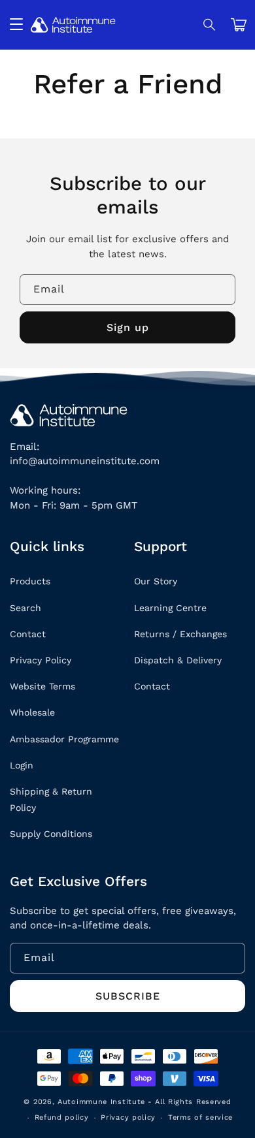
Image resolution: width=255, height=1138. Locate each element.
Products (30, 581)
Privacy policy (128, 1117)
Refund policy (62, 1117)
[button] (210, 24)
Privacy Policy (40, 660)
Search (25, 608)
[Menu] (16, 24)
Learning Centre (170, 608)
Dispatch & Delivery (178, 660)
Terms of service (200, 1117)
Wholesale (32, 712)
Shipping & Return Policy (51, 799)
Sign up (128, 327)
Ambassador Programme (64, 739)
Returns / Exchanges (180, 634)
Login (21, 765)
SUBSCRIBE (127, 996)
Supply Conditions (51, 834)
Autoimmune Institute (101, 1102)
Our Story (155, 581)
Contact (28, 634)
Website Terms (42, 686)
